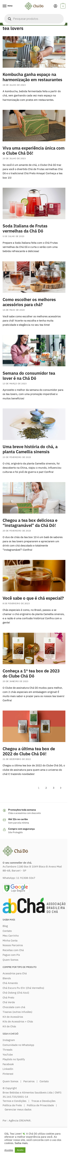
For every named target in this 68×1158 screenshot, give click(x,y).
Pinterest (8, 1073)
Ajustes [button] (8, 1150)
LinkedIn (8, 1069)
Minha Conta (10, 940)
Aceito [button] (20, 1150)
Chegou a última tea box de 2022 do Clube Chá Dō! (29, 751)
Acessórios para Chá (15, 973)
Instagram (9, 1040)
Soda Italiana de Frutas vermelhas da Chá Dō (25, 228)
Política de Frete (12, 1105)
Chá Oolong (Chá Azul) (16, 992)
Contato (7, 931)
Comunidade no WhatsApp (18, 1045)
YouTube (8, 1054)
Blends (7, 978)
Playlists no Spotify (14, 1059)
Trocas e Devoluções (43, 1101)
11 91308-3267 (25, 878)
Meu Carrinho (11, 935)
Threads (7, 1049)
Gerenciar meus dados (18, 1109)
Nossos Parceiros (13, 945)
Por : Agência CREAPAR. (17, 1120)
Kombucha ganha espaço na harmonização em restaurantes (32, 77)
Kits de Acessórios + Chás (18, 1021)
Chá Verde (9, 1002)
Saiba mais (21, 1143)
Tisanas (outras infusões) (17, 1012)
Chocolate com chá (14, 1007)
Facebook (8, 1064)
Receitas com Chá (13, 950)
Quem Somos (10, 959)
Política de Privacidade (40, 1105)
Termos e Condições (14, 1101)
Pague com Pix (11, 954)
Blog (5, 926)
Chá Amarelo (10, 983)
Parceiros (29, 1081)
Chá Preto (8, 997)
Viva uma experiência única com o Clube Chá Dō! (34, 150)
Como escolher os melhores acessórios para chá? (29, 302)
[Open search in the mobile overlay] (34, 18)
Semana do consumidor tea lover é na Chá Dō (29, 375)
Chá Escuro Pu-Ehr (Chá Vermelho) (23, 988)
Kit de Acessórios (13, 1016)
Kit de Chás (9, 1026)
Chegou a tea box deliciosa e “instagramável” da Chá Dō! (30, 522)
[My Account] (55, 6)
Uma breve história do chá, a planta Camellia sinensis (30, 449)
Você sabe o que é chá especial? (33, 598)
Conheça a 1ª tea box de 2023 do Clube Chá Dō (31, 673)
